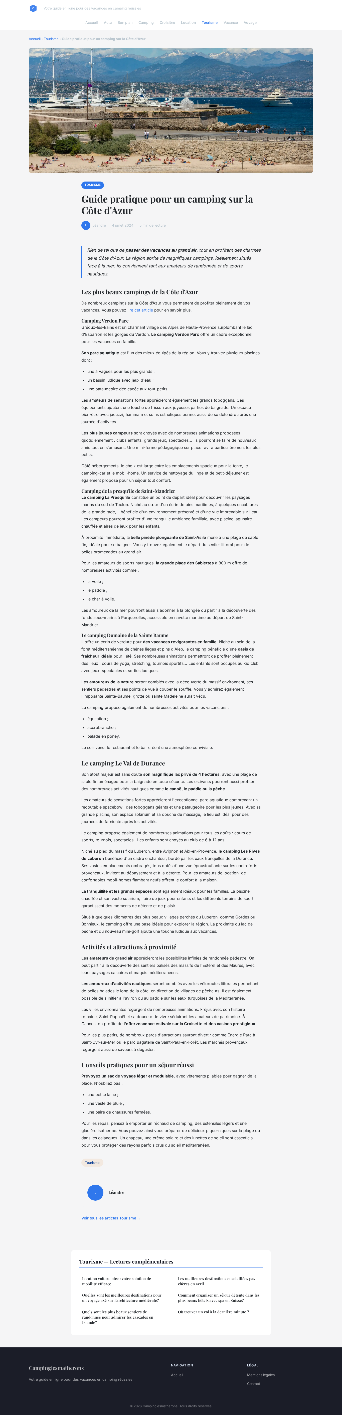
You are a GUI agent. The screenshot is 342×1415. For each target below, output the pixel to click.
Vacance (231, 22)
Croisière (167, 22)
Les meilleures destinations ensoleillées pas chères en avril (216, 1281)
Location (188, 22)
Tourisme (210, 22)
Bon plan (125, 22)
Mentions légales (261, 1375)
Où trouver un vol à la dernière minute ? (213, 1311)
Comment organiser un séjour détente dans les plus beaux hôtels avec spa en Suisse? (219, 1298)
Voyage (250, 22)
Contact (253, 1383)
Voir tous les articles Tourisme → (111, 1218)
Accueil (91, 22)
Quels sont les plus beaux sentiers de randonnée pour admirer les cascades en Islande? (117, 1317)
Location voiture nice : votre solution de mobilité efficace (116, 1281)
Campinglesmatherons (56, 1367)
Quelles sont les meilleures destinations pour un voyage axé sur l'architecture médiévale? (121, 1298)
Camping (146, 22)
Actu (108, 22)
